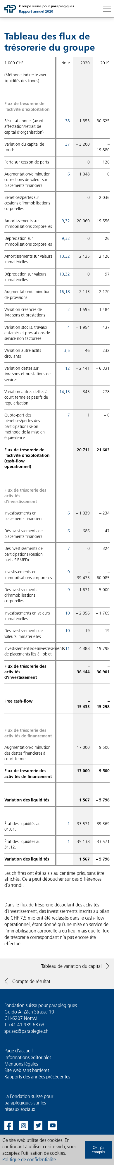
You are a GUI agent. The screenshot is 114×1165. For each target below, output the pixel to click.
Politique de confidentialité (29, 1159)
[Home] (10, 9)
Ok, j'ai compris (98, 1149)
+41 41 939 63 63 (26, 1025)
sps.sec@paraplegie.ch (26, 1031)
